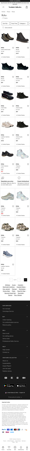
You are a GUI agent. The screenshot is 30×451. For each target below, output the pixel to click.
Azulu (14, 285)
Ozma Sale (6, 291)
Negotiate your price (7, 181)
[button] (27, 7)
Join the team (7, 368)
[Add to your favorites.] (13, 48)
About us (5, 361)
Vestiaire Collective (10, 357)
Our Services (7, 305)
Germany (24, 441)
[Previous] (10, 279)
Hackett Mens (21, 287)
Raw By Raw (21, 291)
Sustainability (7, 363)
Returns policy (7, 325)
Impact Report (7, 366)
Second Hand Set (10, 293)
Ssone (10, 295)
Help (4, 346)
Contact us (6, 352)
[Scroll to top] (25, 279)
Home (3, 12)
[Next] (19, 279)
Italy (17, 442)
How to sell (6, 333)
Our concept (6, 309)
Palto (13, 291)
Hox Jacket (6, 289)
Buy (4, 316)
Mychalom (22, 289)
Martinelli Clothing (8, 287)
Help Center (6, 350)
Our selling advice (8, 336)
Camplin (20, 285)
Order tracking (7, 320)
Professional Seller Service (11, 341)
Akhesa (7, 285)
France (4, 441)
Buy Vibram (18, 295)
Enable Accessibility (15, 1)
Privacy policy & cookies (14, 397)
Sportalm (21, 293)
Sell (4, 330)
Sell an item (6, 339)
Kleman (14, 289)
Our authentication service (11, 322)
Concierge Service (8, 311)
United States (18, 441)
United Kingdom (10, 441)
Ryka (8, 12)
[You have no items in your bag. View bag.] (27, 7)
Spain (13, 442)
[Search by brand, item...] (3, 7)
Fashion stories (7, 371)
